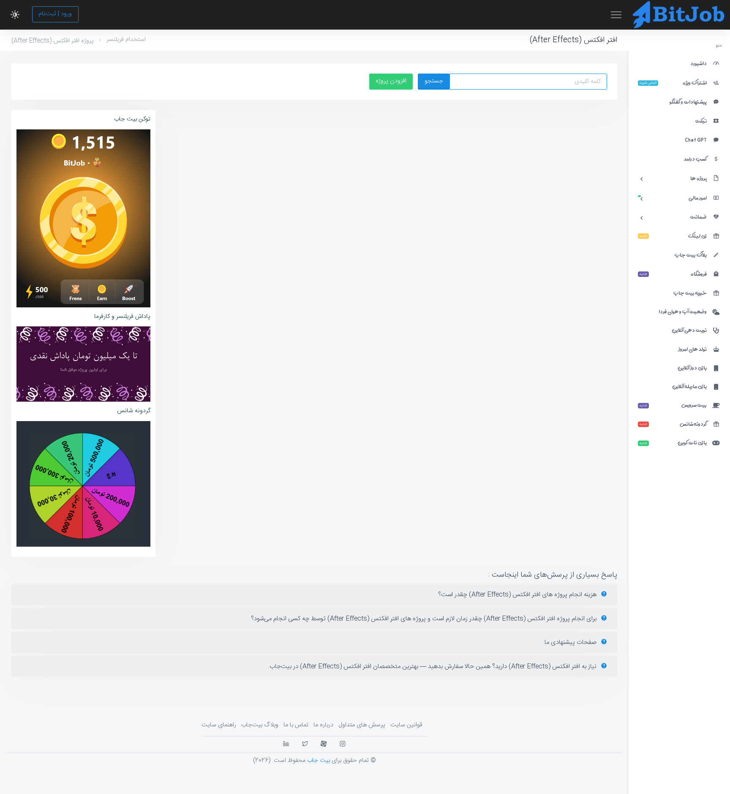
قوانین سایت (406, 725)
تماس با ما (295, 725)
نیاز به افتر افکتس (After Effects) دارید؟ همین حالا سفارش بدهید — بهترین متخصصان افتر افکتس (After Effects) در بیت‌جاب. (433, 666)
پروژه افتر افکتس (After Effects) (52, 41)
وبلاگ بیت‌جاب (259, 725)
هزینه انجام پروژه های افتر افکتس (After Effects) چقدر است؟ (518, 594)
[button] (15, 15)
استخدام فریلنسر (126, 40)
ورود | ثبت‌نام (55, 14)
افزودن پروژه (391, 81)
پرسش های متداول (361, 725)
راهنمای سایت (219, 725)
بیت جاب (318, 761)
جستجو (434, 81)
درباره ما (323, 725)
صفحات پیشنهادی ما (571, 642)
